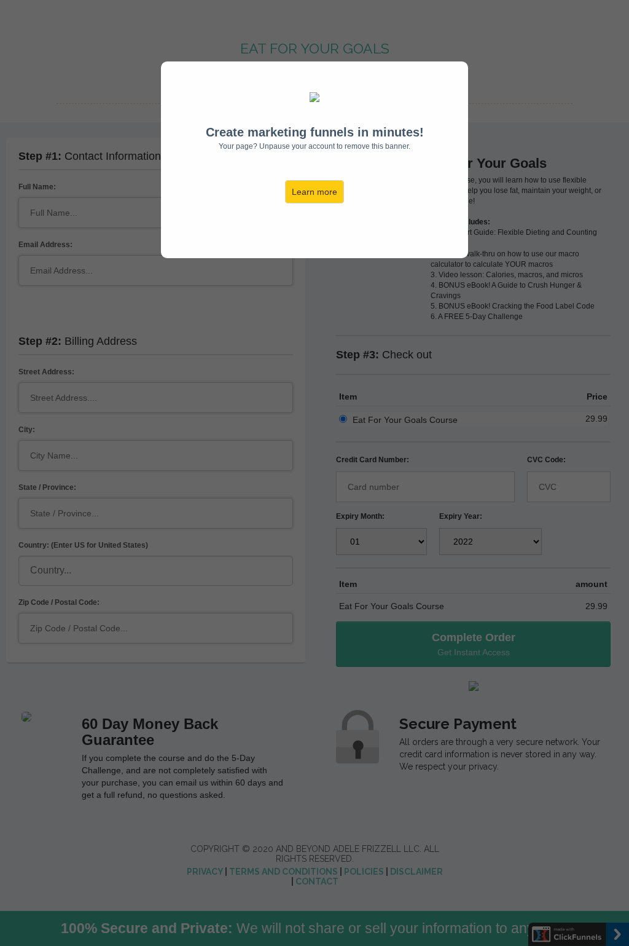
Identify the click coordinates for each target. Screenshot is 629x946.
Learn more (314, 192)
